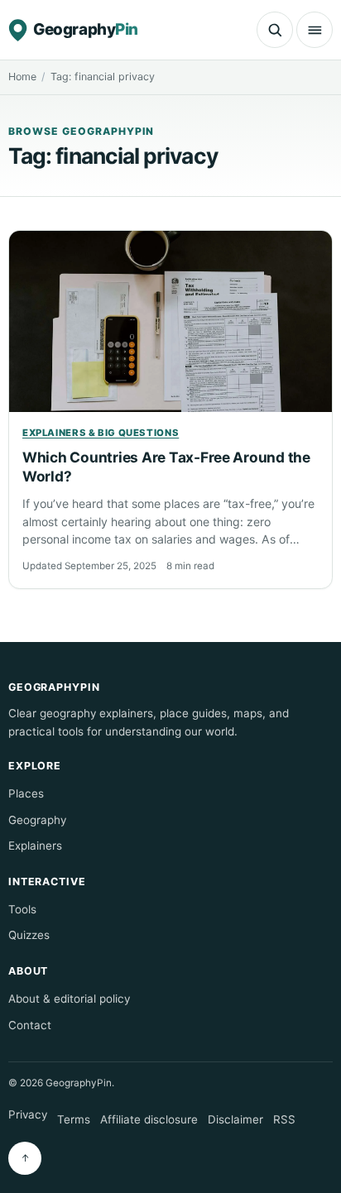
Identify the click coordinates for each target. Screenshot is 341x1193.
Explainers (35, 845)
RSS (284, 1119)
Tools (22, 909)
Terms (73, 1119)
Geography (37, 819)
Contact (29, 1025)
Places (26, 793)
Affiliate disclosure (149, 1119)
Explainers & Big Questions (100, 432)
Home (22, 76)
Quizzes (29, 934)
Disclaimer (235, 1119)
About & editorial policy (69, 998)
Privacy (27, 1114)
